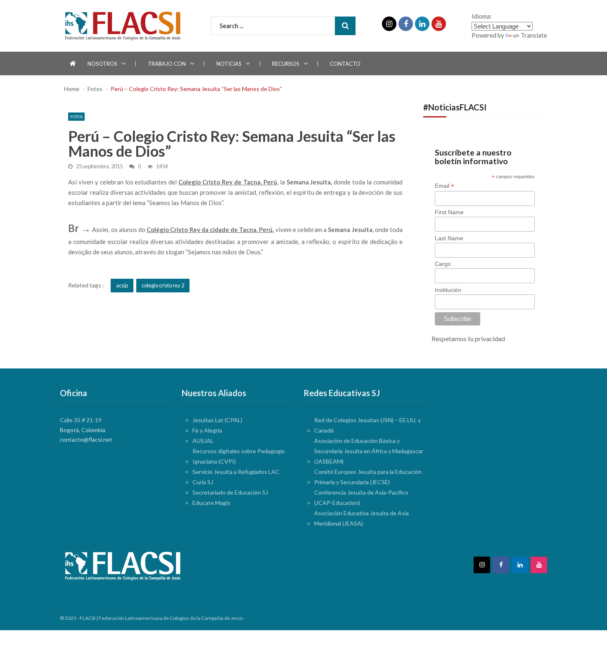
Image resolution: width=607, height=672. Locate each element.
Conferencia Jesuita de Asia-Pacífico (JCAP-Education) (361, 497)
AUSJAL (202, 440)
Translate (534, 35)
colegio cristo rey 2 (163, 285)
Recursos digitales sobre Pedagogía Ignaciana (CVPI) (238, 456)
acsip (122, 285)
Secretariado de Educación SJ (230, 492)
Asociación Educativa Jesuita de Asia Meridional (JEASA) (361, 518)
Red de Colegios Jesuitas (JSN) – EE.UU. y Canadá (367, 425)
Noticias (229, 63)
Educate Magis (211, 502)
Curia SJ (202, 481)
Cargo (443, 264)
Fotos (76, 116)
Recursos (285, 63)
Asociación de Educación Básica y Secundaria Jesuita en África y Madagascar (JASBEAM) (368, 451)
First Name (449, 212)
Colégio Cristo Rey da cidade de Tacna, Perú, (210, 229)
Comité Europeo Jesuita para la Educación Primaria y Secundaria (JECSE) (368, 476)
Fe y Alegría (207, 430)
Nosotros (102, 63)
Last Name (449, 238)
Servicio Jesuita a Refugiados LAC (236, 471)
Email (444, 186)
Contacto (345, 63)
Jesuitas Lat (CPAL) (217, 419)
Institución (448, 290)
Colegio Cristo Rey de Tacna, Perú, (228, 182)
